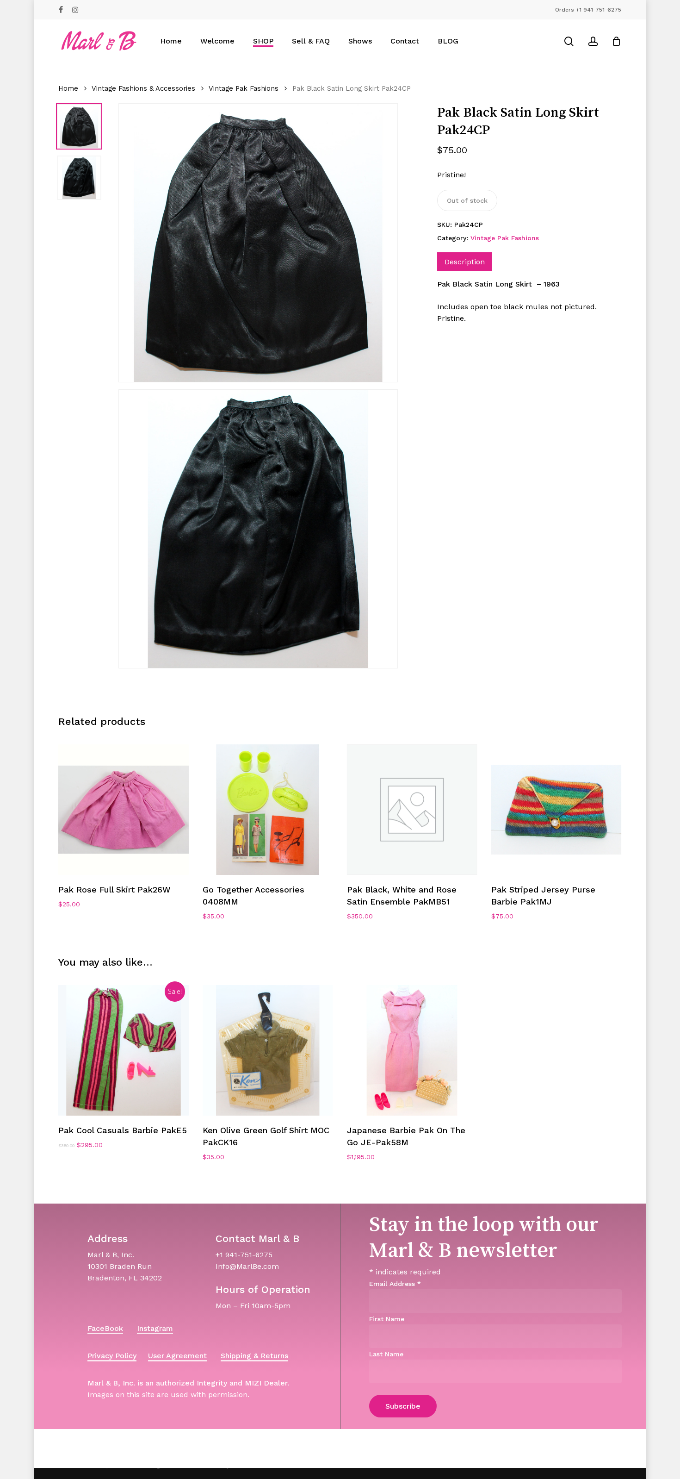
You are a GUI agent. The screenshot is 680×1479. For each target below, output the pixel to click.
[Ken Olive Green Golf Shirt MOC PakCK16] (268, 1050)
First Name (386, 1319)
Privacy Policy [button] (111, 1355)
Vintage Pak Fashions (243, 88)
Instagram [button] (155, 1328)
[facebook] (61, 9)
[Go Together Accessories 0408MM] (268, 809)
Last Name (386, 1354)
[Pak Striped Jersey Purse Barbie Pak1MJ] (556, 809)
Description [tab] (465, 261)
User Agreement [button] (177, 1355)
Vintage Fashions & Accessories (143, 88)
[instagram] (75, 9)
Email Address (395, 1283)
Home (68, 88)
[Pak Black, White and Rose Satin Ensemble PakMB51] (412, 809)
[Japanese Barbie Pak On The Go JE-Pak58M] (412, 1050)
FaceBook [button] (105, 1328)
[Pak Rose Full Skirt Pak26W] (123, 809)
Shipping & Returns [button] (254, 1355)
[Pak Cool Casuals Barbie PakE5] (123, 1050)
